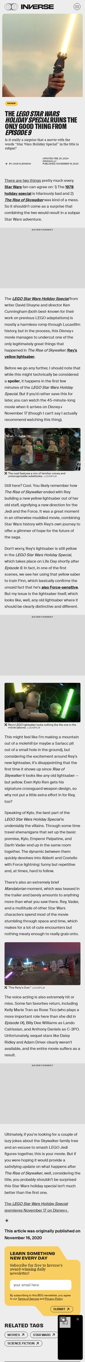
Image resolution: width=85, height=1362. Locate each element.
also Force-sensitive (59, 587)
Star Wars (13, 187)
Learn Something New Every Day (32, 1255)
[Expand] (62, 1319)
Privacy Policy (54, 1299)
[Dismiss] (77, 1319)
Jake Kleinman (21, 163)
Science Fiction (20, 1343)
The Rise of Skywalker (24, 200)
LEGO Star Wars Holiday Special (40, 298)
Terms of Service (28, 1299)
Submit (59, 1309)
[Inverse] (37, 6)
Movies (13, 1335)
